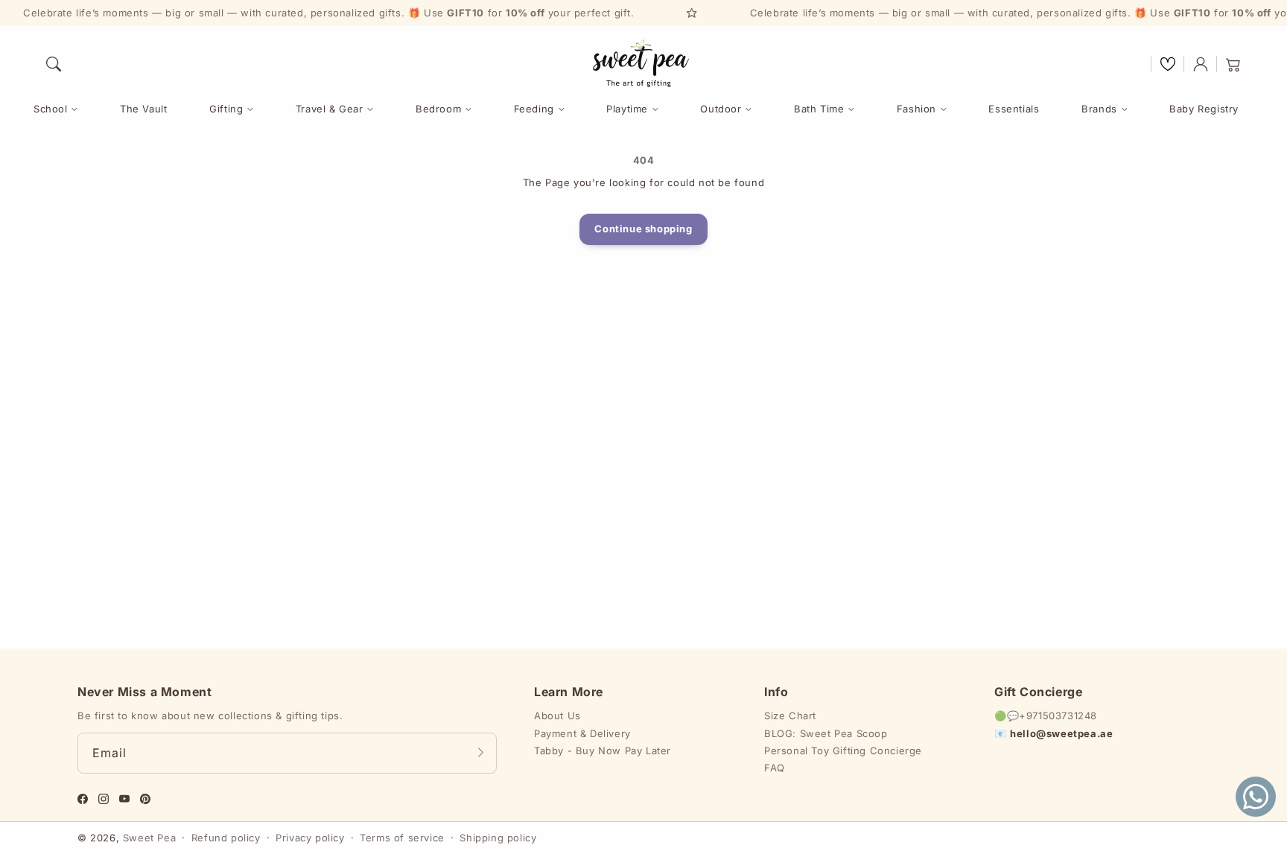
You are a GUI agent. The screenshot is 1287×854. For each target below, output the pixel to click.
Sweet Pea (149, 838)
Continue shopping (643, 229)
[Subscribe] (480, 753)
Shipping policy (498, 838)
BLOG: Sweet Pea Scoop (826, 733)
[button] (53, 64)
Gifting (226, 109)
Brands (1099, 109)
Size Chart (790, 715)
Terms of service (402, 838)
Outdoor (720, 109)
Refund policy (226, 838)
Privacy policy (310, 838)
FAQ (774, 768)
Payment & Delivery (582, 733)
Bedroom (438, 109)
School (51, 109)
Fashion (916, 109)
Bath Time (819, 109)
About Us (557, 715)
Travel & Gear (329, 109)
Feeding (534, 109)
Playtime (627, 109)
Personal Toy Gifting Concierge (843, 750)
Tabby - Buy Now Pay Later (602, 750)
